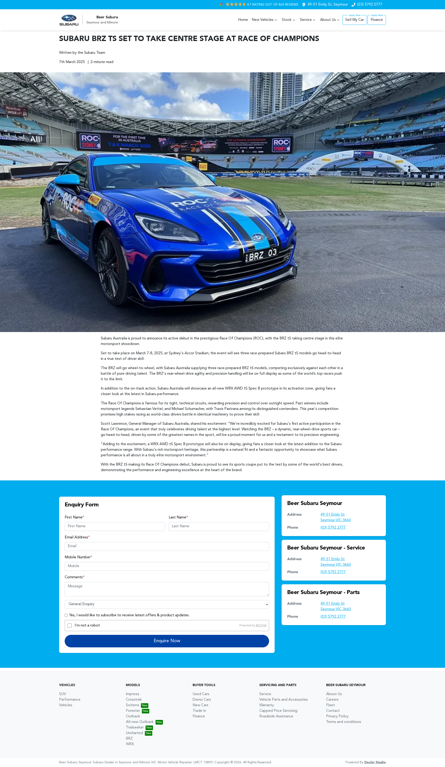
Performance (69, 700)
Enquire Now (167, 641)
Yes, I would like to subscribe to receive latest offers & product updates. (129, 615)
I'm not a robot (87, 625)
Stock (287, 20)
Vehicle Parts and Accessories (283, 700)
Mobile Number (78, 557)
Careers (332, 700)
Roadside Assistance (276, 716)
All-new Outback (140, 722)
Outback (133, 716)
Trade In (199, 711)
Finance (377, 20)
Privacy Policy (337, 716)
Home (243, 20)
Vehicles (65, 705)
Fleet (330, 705)
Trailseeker (135, 727)
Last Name (178, 517)
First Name (74, 517)
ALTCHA (261, 625)
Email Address (77, 537)
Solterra (132, 705)
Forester (133, 711)
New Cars (200, 705)
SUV (62, 694)
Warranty (266, 705)
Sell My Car (354, 20)
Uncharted (134, 733)
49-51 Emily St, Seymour (328, 4)
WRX (130, 744)
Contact (333, 711)
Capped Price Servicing (278, 711)
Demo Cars (202, 700)
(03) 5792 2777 (369, 4)
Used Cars (201, 694)
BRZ (129, 739)
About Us (328, 20)
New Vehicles (262, 20)
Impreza (132, 694)
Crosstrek (134, 700)
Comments (74, 577)
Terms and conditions (343, 722)
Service (306, 20)
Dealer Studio (375, 762)
